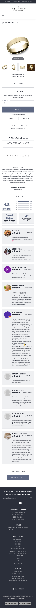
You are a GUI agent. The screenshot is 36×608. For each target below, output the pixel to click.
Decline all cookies (11, 603)
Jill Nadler (17, 312)
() (31, 201)
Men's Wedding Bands (11, 23)
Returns (26, 118)
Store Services (18, 574)
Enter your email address (18, 494)
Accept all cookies (25, 603)
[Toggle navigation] (3, 16)
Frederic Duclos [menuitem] (18, 549)
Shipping (10, 118)
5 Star (15, 201)
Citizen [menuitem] (18, 544)
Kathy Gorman (19, 267)
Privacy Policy (18, 578)
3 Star (15, 205)
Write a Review (17, 477)
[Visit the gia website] (14, 589)
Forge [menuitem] (18, 546)
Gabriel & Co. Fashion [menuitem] (18, 553)
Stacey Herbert (19, 374)
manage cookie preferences (16, 598)
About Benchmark (18, 143)
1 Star (15, 209)
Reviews (18, 196)
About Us (18, 571)
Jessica (15, 231)
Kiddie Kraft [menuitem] (18, 556)
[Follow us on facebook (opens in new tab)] (15, 503)
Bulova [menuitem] (18, 541)
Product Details (18, 137)
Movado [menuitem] (18, 558)
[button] (7, 1)
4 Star (15, 203)
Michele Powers (19, 434)
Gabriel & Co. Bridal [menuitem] (18, 551)
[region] (18, 45)
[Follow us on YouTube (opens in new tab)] (20, 503)
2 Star (15, 207)
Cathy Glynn (18, 414)
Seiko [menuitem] (18, 560)
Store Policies (18, 576)
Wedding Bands (18, 189)
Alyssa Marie (18, 286)
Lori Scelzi (17, 249)
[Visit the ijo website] (21, 589)
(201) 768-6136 (18, 77)
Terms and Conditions (18, 581)
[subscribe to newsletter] (31, 498)
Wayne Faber (18, 390)
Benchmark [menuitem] (18, 539)
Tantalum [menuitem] (18, 563)
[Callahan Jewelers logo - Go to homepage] (18, 8)
